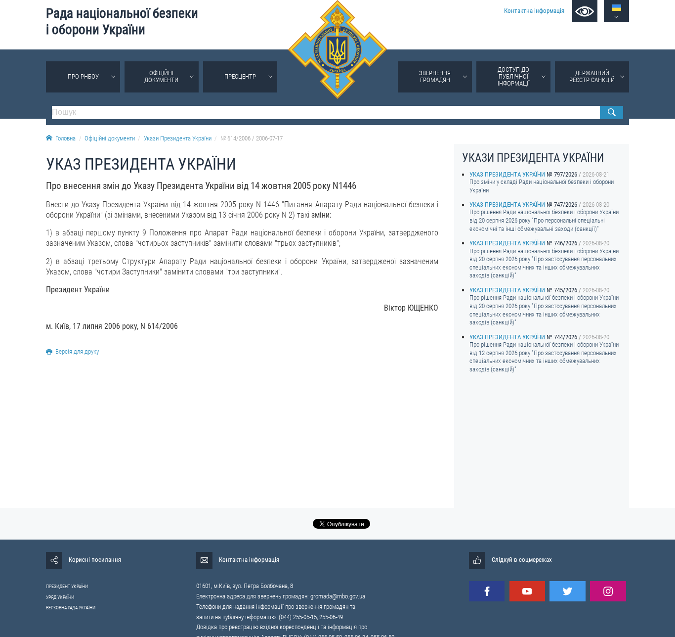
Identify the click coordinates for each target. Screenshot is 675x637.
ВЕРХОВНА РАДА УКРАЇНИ (70, 607)
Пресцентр (240, 76)
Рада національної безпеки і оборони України (122, 21)
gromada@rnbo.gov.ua (337, 596)
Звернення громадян (435, 76)
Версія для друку (77, 351)
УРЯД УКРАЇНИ (60, 597)
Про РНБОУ (83, 76)
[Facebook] (487, 591)
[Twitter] (567, 591)
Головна (65, 138)
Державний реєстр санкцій (592, 76)
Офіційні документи (161, 76)
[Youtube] (527, 591)
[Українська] (616, 7)
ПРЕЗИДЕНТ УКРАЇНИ (67, 586)
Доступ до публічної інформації (514, 76)
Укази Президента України (177, 138)
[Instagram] (608, 591)
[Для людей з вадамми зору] (584, 11)
